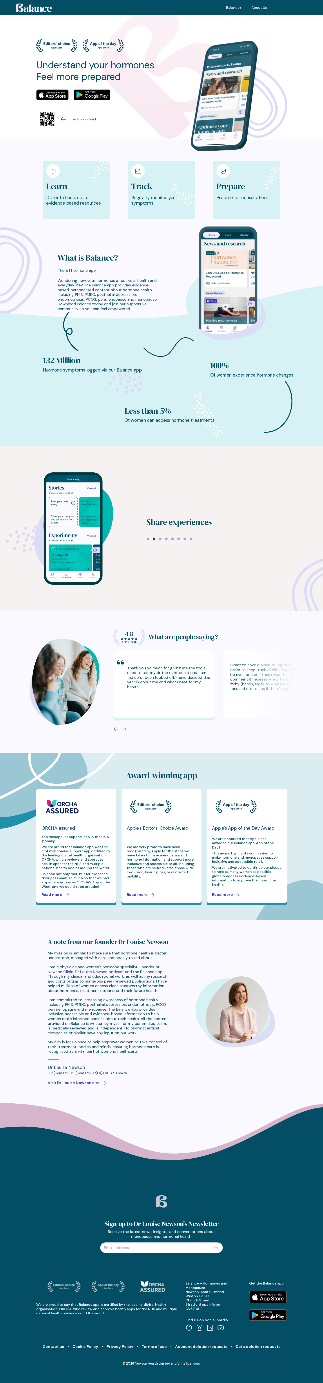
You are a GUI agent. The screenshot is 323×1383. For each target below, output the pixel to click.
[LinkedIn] (210, 1328)
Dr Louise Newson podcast (99, 971)
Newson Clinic (60, 971)
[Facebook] (188, 1328)
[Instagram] (199, 1328)
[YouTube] (220, 1328)
